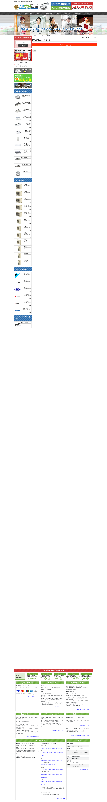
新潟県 (42, 765)
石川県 (45, 765)
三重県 (60, 760)
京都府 (45, 769)
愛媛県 (45, 777)
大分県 (45, 781)
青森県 (42, 748)
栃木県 (61, 752)
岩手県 (45, 748)
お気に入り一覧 (85, 37)
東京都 (42, 752)
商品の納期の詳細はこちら (83, 709)
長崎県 (53, 781)
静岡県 (42, 760)
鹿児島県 (43, 784)
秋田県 (49, 748)
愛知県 (57, 760)
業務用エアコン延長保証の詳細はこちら (80, 735)
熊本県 (57, 781)
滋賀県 (57, 769)
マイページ (88, 13)
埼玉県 (50, 752)
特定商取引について (84, 769)
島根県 (53, 774)
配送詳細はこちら (59, 706)
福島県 (60, 748)
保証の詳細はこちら (84, 725)
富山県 (53, 765)
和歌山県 (61, 769)
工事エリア (58, 13)
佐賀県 (49, 781)
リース (38, 13)
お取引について (29, 13)
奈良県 (53, 769)
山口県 (57, 774)
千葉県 (54, 752)
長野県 (49, 760)
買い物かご (78, 13)
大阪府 (42, 769)
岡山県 (45, 774)
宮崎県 (60, 781)
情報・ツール (68, 13)
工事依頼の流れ (48, 13)
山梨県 (45, 760)
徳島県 (42, 777)
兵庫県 (49, 769)
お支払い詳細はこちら (33, 696)
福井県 (49, 765)
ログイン (93, 37)
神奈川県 (46, 752)
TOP (21, 13)
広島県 (42, 774)
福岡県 (42, 781)
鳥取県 (49, 774)
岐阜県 (53, 760)
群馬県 (58, 752)
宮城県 (53, 748)
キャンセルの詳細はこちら (58, 730)
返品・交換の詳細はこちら (33, 736)
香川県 (60, 774)
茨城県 (42, 755)
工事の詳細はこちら (60, 798)
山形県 (57, 748)
